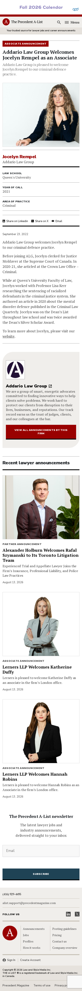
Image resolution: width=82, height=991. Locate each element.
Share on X (41, 221)
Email (59, 221)
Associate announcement (23, 661)
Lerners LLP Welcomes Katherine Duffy (37, 669)
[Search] (59, 22)
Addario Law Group (26, 386)
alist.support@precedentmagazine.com (29, 903)
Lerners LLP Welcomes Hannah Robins (35, 776)
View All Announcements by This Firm (41, 431)
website (9, 336)
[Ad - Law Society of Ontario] (41, 7)
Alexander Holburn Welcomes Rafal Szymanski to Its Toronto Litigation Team (41, 555)
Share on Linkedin (17, 221)
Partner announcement (22, 544)
